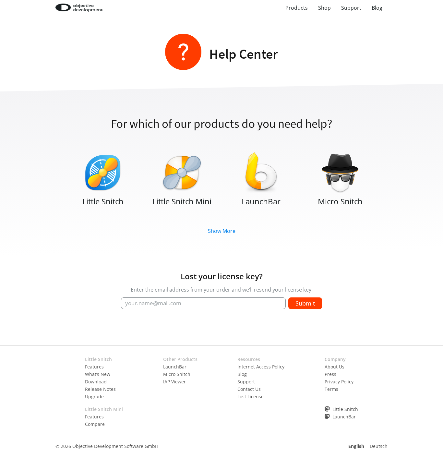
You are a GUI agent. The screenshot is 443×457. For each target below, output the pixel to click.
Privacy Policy (339, 382)
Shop (324, 7)
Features (94, 367)
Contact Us (249, 389)
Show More (221, 231)
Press (330, 374)
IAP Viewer (174, 382)
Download (96, 382)
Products (296, 7)
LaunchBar (174, 367)
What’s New (97, 374)
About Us (334, 367)
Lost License (250, 396)
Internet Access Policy (260, 367)
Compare (95, 424)
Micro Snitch (176, 374)
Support (351, 7)
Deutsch (379, 446)
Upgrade (94, 396)
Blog (377, 7)
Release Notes (100, 389)
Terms (331, 389)
